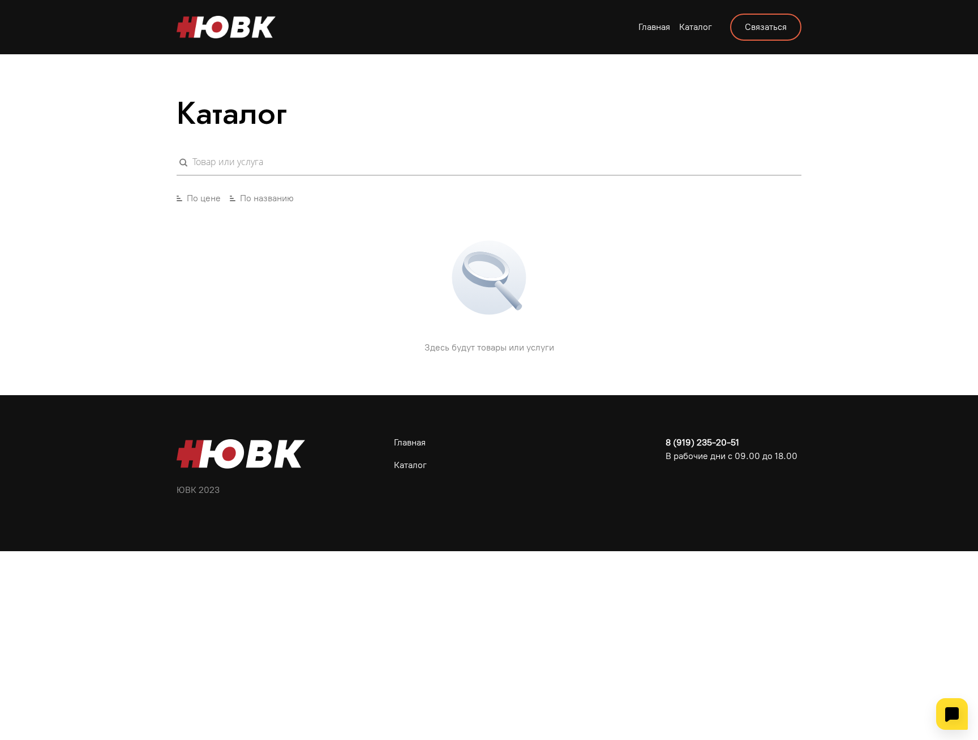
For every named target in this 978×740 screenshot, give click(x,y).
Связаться (766, 26)
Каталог (695, 26)
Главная (654, 26)
